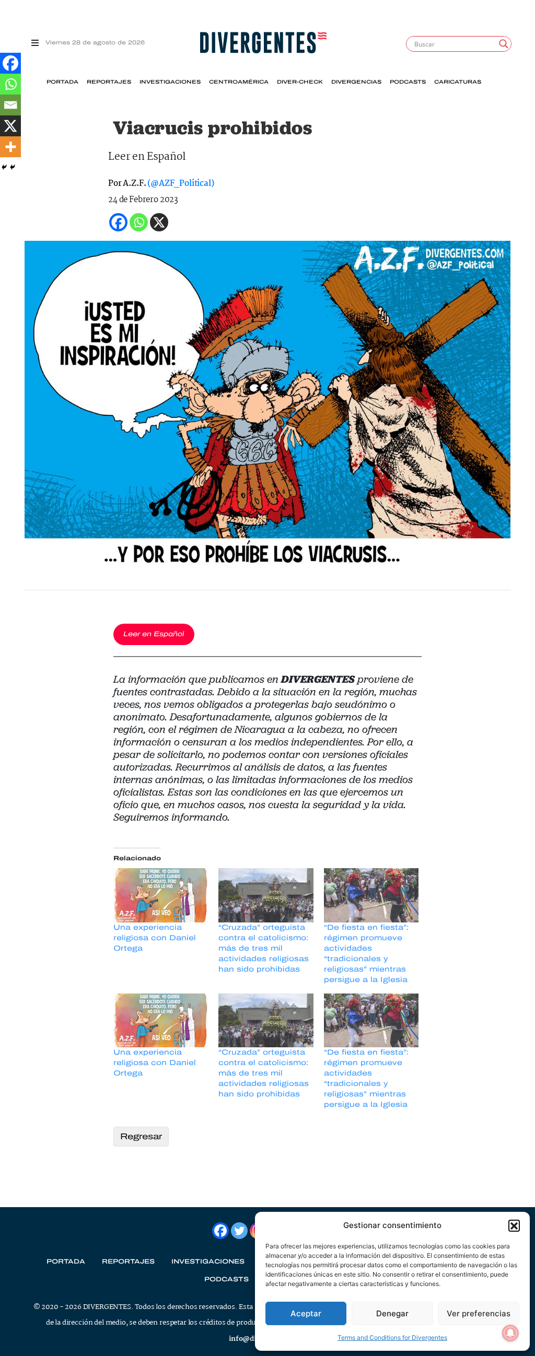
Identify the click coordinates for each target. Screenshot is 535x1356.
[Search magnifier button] (503, 44)
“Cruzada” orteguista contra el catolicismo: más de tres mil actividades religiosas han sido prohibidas (263, 948)
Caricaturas (457, 82)
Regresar (141, 1136)
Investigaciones (170, 82)
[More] (10, 146)
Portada (62, 82)
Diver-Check (300, 82)
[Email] (10, 105)
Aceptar (305, 1313)
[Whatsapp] (10, 84)
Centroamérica (239, 82)
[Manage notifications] (510, 1333)
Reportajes (109, 82)
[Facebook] (10, 63)
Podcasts (408, 82)
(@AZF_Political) (180, 183)
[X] (10, 125)
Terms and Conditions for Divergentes (392, 1337)
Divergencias (356, 82)
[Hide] (4, 167)
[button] (514, 1225)
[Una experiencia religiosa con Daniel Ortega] (160, 895)
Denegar (392, 1313)
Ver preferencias (478, 1313)
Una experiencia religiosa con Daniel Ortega (154, 938)
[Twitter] (239, 1230)
